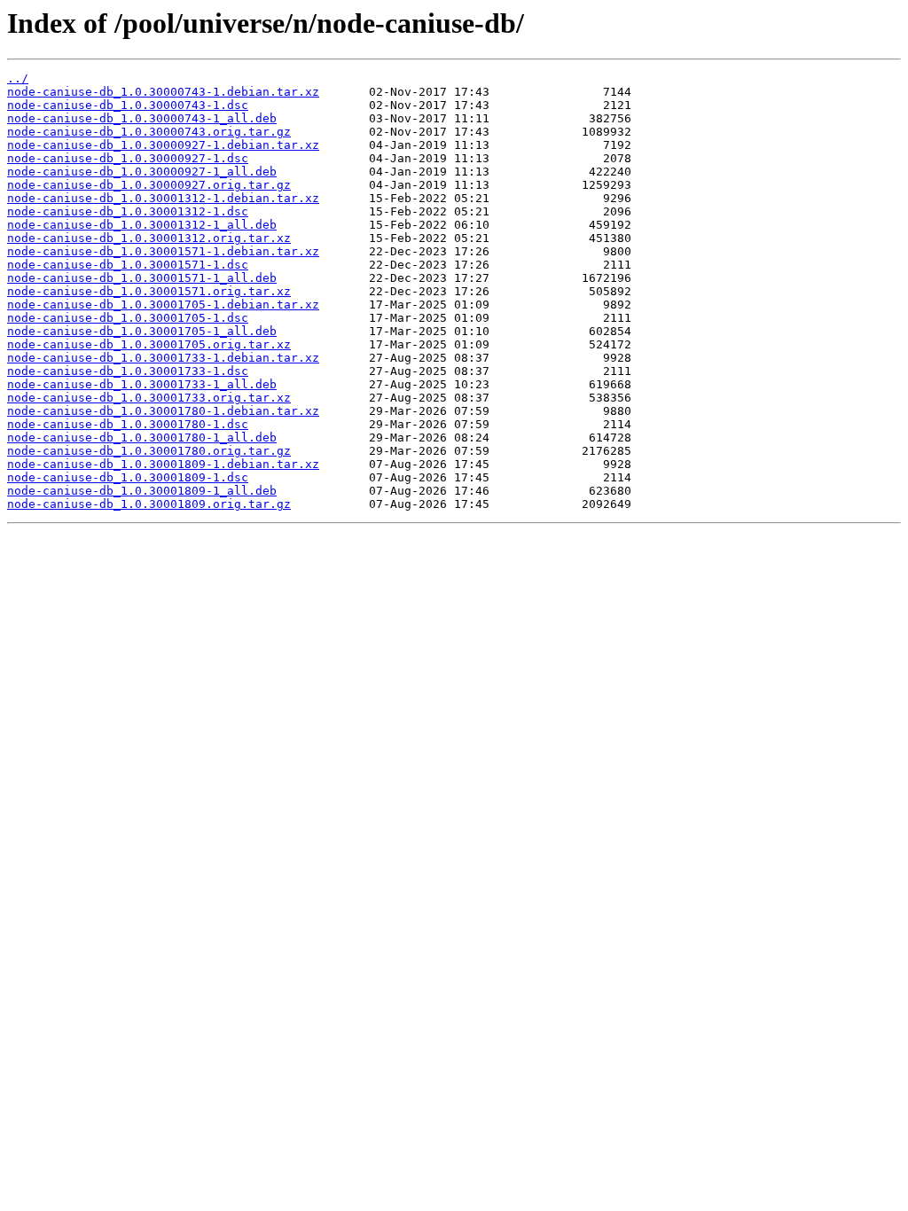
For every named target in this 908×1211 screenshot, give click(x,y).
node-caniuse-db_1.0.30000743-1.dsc (127, 105)
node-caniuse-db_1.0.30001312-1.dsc (127, 211)
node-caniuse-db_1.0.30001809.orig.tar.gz (149, 504)
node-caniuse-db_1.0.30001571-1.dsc (127, 264)
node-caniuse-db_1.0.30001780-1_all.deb (142, 437)
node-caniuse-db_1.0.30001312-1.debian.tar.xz (163, 198)
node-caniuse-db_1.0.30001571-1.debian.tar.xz (163, 251)
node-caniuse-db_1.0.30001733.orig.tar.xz (149, 397)
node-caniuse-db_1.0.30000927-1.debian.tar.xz (163, 145)
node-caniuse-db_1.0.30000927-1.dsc (127, 158)
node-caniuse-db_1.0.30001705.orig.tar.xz (149, 344)
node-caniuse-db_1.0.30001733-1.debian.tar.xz (163, 357)
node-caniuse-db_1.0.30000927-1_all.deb (142, 171)
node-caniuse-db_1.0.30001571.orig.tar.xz (149, 291)
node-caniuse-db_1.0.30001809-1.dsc (127, 477)
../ (17, 78)
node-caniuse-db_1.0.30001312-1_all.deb (142, 224)
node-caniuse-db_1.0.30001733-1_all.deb (142, 384)
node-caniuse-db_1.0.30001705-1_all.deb (142, 331)
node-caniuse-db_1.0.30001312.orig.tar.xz (149, 238)
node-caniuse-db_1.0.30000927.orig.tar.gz (149, 184)
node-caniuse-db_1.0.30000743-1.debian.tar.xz (163, 91)
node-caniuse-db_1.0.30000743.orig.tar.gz (149, 131)
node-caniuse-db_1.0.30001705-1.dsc (127, 317)
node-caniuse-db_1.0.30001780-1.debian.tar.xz (163, 411)
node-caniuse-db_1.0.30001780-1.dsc (127, 424)
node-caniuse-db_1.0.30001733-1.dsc (127, 371)
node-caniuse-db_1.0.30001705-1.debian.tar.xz (163, 304)
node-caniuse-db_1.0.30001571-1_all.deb (142, 278)
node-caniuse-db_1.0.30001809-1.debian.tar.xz (163, 464)
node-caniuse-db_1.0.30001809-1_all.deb (142, 490)
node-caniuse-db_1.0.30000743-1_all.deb (142, 118)
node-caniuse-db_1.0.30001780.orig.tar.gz (149, 450)
